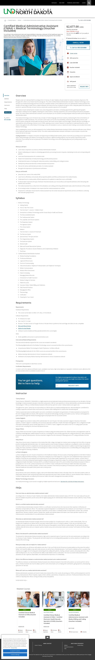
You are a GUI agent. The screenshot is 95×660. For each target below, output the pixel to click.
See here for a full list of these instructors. (72, 481)
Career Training (38, 645)
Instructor (7, 105)
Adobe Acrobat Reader (24, 328)
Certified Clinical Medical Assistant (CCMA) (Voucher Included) (27, 615)
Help (65, 648)
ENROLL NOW (78, 42)
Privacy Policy (50, 656)
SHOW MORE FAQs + (21, 580)
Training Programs (12, 20)
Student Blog (80, 645)
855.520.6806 (7, 119)
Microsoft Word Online (24, 326)
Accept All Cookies (15, 651)
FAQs (5, 108)
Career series (73, 53)
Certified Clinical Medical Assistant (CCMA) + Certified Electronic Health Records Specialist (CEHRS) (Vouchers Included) (53, 619)
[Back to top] (47, 643)
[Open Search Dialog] (89, 2)
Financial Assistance (68, 647)
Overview (6, 95)
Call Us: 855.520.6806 (84, 20)
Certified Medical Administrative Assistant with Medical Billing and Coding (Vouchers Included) (78, 618)
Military (66, 645)
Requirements (8, 102)
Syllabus (6, 98)
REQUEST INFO (84, 86)
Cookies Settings (15, 654)
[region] (15, 647)
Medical (19, 20)
